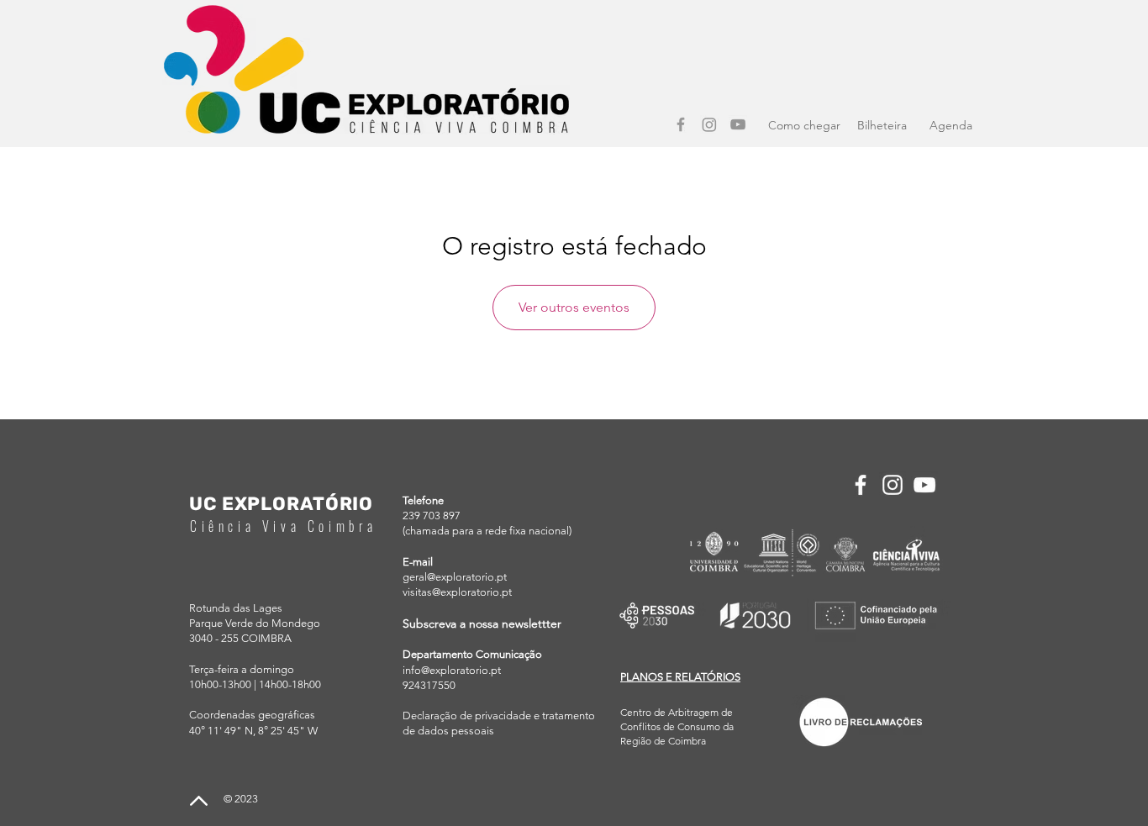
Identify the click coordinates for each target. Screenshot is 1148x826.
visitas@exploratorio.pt (457, 592)
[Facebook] (680, 124)
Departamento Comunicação (472, 654)
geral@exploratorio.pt (455, 577)
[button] (680, 677)
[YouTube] (738, 124)
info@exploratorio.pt (452, 670)
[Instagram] (709, 124)
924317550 (429, 685)
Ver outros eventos (574, 307)
